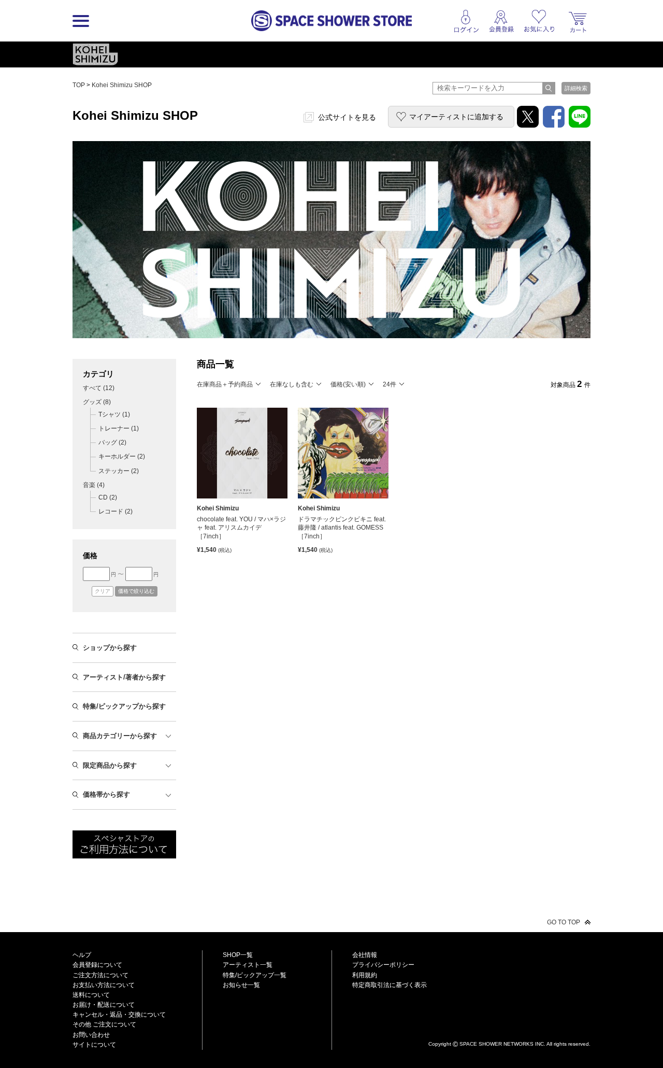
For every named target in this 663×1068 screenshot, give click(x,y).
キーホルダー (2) (121, 456)
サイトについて (94, 1044)
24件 (389, 384)
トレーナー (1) (118, 428)
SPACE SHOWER (509, 1026)
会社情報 (364, 955)
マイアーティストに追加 (456, 117)
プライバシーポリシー (383, 964)
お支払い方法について (104, 985)
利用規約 (364, 975)
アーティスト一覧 (247, 964)
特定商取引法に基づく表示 (389, 985)
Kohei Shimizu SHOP (122, 85)
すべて (98, 388)
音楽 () (94, 485)
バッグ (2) (112, 442)
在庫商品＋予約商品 (225, 384)
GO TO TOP (563, 922)
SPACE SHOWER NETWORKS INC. (502, 1043)
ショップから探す (110, 647)
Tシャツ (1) (114, 414)
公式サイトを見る (347, 117)
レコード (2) (115, 511)
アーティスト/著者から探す (124, 677)
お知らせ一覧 (241, 985)
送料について (91, 994)
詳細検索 (576, 88)
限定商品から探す (110, 765)
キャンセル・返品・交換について (119, 1014)
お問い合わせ (91, 1034)
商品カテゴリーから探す (120, 736)
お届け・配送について (104, 1004)
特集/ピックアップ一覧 (254, 975)
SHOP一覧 (238, 955)
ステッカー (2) (118, 471)
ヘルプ (82, 955)
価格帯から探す (106, 794)
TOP (79, 85)
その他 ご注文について (104, 1024)
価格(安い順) (348, 384)
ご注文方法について (100, 975)
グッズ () (97, 402)
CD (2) (107, 497)
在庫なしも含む (291, 384)
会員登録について (97, 964)
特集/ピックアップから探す (124, 706)
